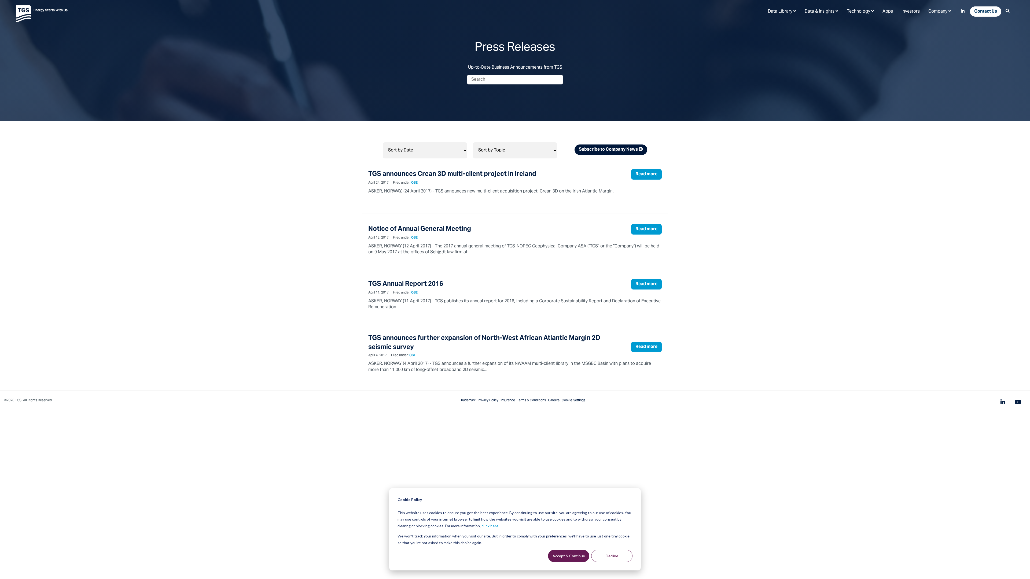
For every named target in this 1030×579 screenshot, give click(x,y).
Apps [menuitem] (887, 11)
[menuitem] (782, 11)
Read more (646, 174)
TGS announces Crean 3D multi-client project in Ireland (452, 174)
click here (489, 526)
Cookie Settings (573, 400)
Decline (612, 556)
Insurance (508, 400)
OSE (414, 183)
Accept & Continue (569, 556)
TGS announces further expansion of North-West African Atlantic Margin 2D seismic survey (484, 343)
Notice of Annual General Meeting (419, 229)
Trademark (468, 400)
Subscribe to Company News (609, 149)
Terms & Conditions (531, 400)
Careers (554, 400)
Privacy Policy (488, 400)
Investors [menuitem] (911, 11)
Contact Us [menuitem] (985, 11)
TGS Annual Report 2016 (405, 284)
